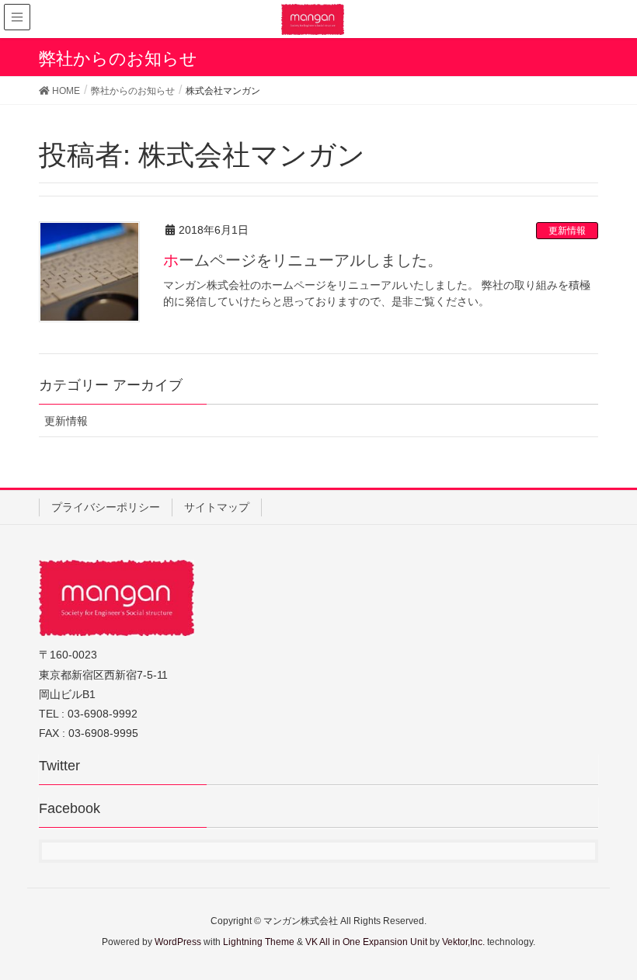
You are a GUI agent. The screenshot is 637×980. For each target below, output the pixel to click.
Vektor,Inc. (463, 942)
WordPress (178, 942)
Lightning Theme (258, 942)
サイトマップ (216, 507)
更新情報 (567, 230)
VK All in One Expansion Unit (366, 942)
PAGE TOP (624, 930)
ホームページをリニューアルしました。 (303, 260)
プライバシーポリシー (105, 507)
